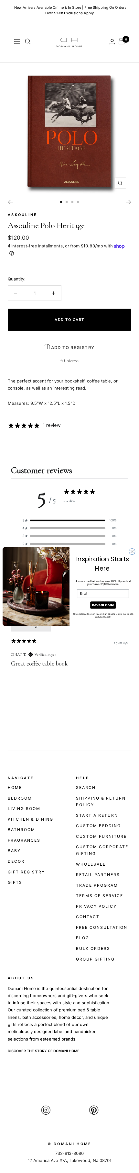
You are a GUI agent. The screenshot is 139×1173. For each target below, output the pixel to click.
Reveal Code (103, 605)
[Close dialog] (132, 552)
